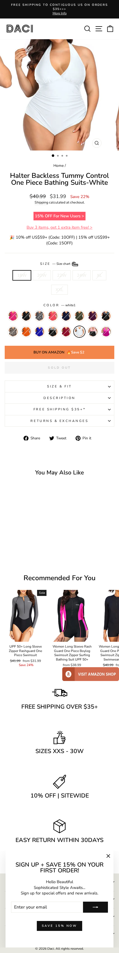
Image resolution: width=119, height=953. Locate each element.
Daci (50, 948)
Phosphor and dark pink (106, 331)
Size (55, 264)
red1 (52, 315)
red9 (66, 331)
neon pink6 (13, 315)
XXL (59, 289)
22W (61, 275)
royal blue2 (39, 331)
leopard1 (13, 331)
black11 (26, 315)
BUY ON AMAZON (58, 352)
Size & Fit (59, 386)
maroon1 (92, 315)
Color (59, 305)
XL (99, 275)
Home (58, 165)
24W (81, 275)
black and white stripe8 (52, 331)
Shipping (41, 202)
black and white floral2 (39, 315)
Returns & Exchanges (59, 421)
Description (59, 398)
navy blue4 (66, 315)
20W (41, 275)
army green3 (79, 315)
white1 (79, 331)
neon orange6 (26, 331)
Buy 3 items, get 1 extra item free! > (59, 227)
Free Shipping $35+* (59, 409)
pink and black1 (92, 331)
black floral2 (106, 315)
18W (22, 275)
